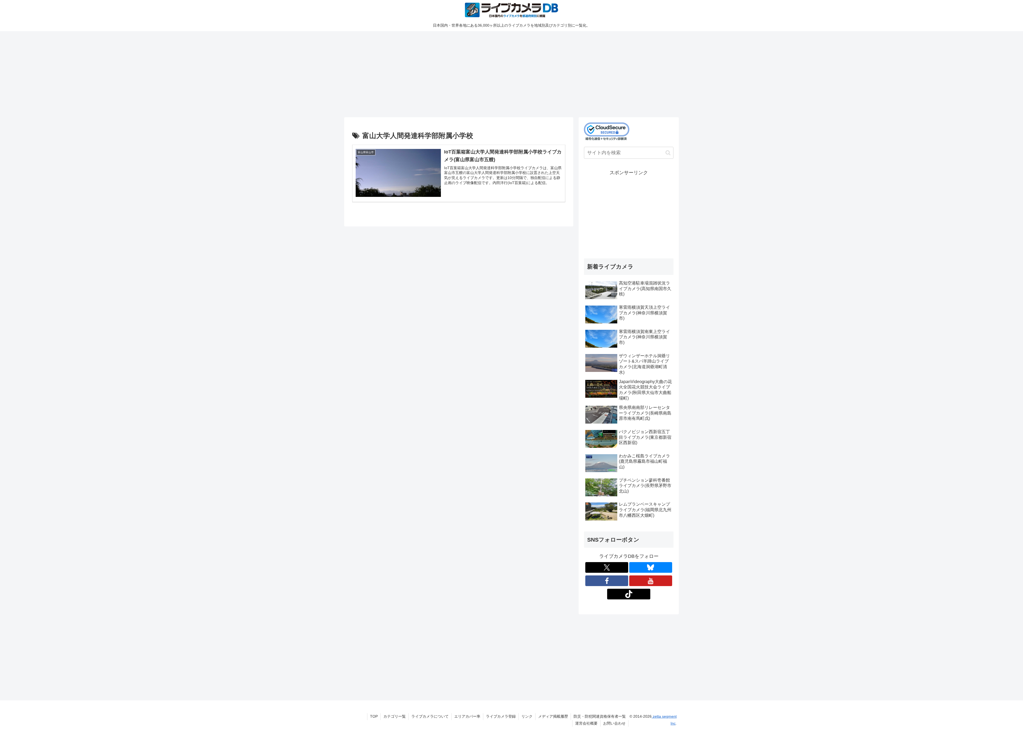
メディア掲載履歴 (553, 716)
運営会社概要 (586, 723)
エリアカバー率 (467, 716)
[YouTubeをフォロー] (650, 580)
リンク (527, 716)
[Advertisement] (504, 73)
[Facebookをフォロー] (606, 580)
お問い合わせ (614, 723)
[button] (668, 153)
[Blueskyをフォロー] (650, 567)
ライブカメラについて (430, 716)
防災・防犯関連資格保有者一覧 (600, 716)
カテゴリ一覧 (394, 716)
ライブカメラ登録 (501, 716)
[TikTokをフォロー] (628, 594)
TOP (374, 716)
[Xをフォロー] (606, 567)
